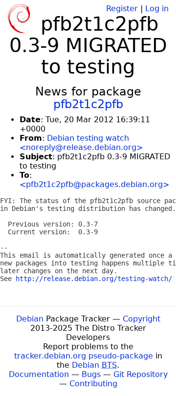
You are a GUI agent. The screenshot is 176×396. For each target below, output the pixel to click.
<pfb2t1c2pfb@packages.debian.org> (94, 184)
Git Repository (140, 374)
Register (122, 8)
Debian (30, 318)
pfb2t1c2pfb (88, 104)
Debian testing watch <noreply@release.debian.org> (81, 142)
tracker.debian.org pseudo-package (83, 355)
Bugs (91, 374)
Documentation (39, 374)
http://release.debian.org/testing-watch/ (94, 279)
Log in (157, 8)
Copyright (141, 318)
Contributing (93, 383)
